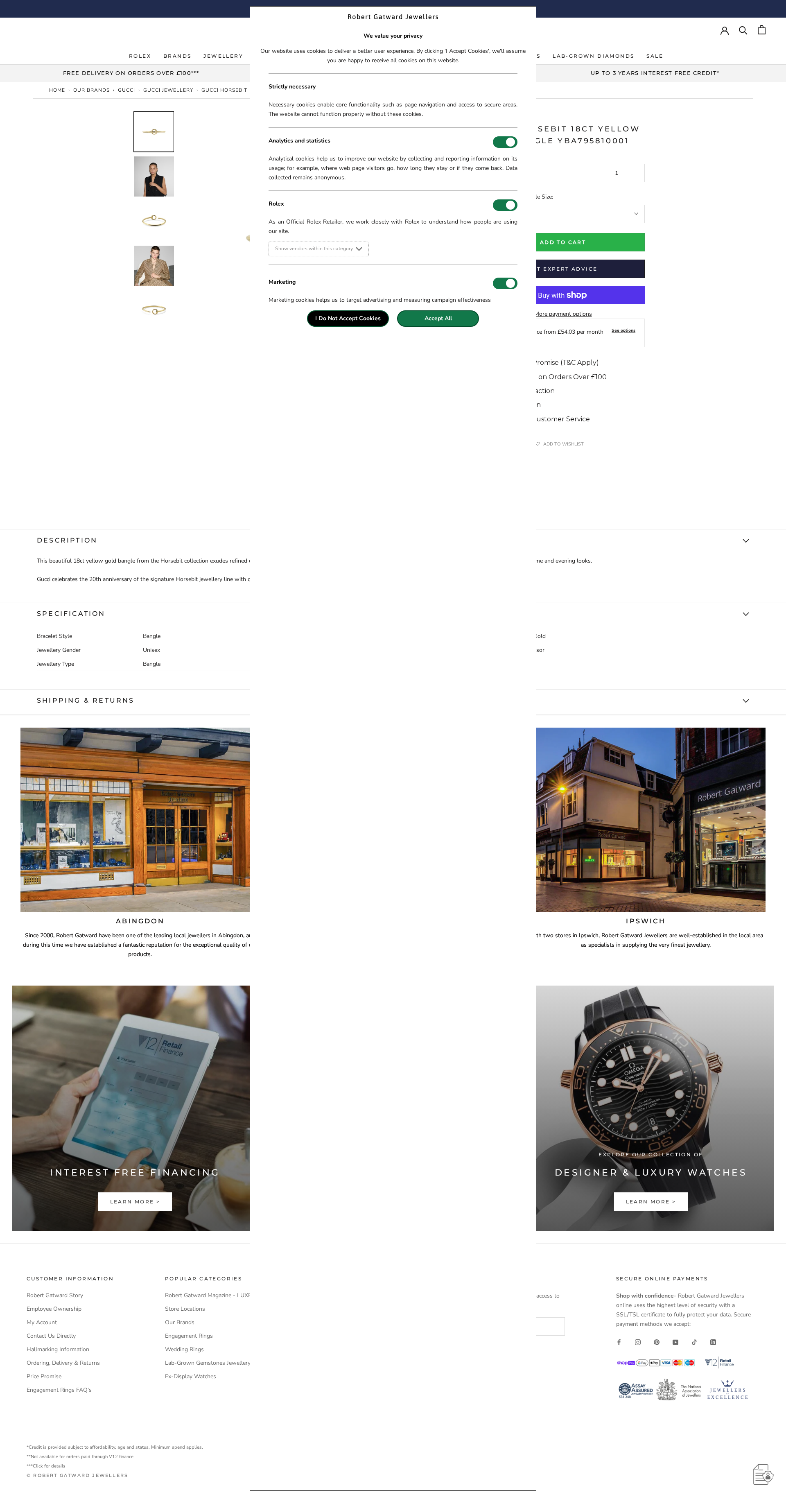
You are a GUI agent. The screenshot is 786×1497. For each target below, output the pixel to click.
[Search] (743, 29)
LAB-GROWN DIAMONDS (593, 56)
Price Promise (44, 1376)
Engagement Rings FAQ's (59, 1390)
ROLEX (140, 56)
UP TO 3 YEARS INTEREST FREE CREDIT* (655, 73)
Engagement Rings (189, 1336)
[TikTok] (694, 1341)
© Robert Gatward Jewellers (77, 1475)
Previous (127, 239)
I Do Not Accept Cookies (348, 318)
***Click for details (46, 1466)
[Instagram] (638, 1341)
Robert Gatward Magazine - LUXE (208, 1295)
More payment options (563, 314)
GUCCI (126, 90)
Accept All (438, 318)
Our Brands (91, 90)
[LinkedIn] (713, 1341)
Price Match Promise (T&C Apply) (545, 362)
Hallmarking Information (58, 1349)
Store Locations (185, 1309)
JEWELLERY (223, 56)
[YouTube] (675, 1341)
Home (57, 90)
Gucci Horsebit (224, 90)
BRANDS (177, 56)
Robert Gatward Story (55, 1295)
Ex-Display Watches (190, 1376)
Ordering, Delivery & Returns (63, 1363)
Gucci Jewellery (168, 90)
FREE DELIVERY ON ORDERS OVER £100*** (131, 73)
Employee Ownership (54, 1309)
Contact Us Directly (51, 1336)
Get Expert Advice (563, 269)
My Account (42, 1322)
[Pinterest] (657, 1341)
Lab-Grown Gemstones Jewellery (208, 1363)
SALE (654, 56)
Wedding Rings (184, 1349)
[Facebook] (619, 1341)
